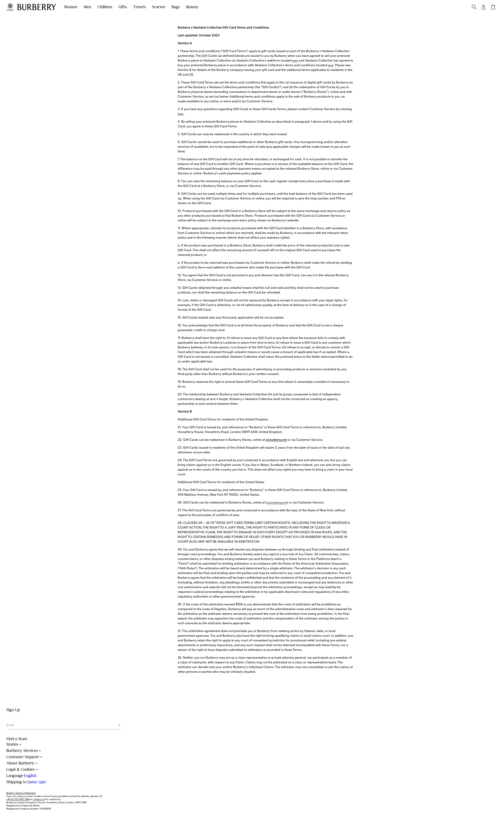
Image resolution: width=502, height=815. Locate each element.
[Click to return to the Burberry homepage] (36, 7)
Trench (139, 7)
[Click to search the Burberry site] (474, 7)
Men (87, 7)
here (295, 60)
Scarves (158, 7)
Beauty (192, 7)
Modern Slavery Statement (21, 793)
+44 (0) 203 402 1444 (18, 799)
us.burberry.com (277, 502)
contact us (39, 799)
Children (104, 7)
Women (70, 7)
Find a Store (16, 739)
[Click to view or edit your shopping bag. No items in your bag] (493, 7)
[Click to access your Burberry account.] (483, 7)
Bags (176, 7)
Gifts (122, 7)
